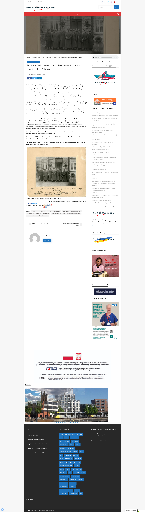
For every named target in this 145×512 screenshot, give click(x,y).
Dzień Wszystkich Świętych (99, 169)
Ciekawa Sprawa (74, 437)
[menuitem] (28, 14)
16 (69, 423)
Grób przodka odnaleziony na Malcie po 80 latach (104, 162)
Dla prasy (30, 452)
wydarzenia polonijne (43, 215)
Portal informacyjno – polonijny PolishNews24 (36, 1)
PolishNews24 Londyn (74, 462)
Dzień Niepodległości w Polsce (100, 155)
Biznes (61, 437)
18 (71, 423)
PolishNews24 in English (104, 14)
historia (34, 211)
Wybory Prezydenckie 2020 (66, 490)
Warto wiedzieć (63, 483)
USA (66, 14)
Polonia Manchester (76, 211)
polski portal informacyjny (42, 213)
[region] (66, 406)
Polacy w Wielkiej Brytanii (66, 458)
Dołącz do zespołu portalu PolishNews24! (102, 147)
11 (62, 423)
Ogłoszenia (45, 452)
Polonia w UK (30, 213)
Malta (60, 14)
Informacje (71, 448)
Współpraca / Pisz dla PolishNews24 (37, 444)
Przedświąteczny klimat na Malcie (100, 149)
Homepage (29, 57)
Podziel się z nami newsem (98, 127)
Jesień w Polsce (96, 192)
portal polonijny (31, 215)
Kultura (75, 451)
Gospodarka (63, 448)
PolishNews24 (35, 14)
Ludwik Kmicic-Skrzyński (54, 211)
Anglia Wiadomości (70, 434)
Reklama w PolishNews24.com (36, 439)
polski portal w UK (56, 213)
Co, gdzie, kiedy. (63, 444)
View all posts (47, 240)
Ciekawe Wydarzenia (64, 441)
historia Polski (42, 211)
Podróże (84, 14)
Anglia (61, 434)
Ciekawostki (75, 441)
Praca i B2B (92, 14)
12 (63, 423)
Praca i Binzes (63, 472)
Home (28, 14)
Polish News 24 (63, 462)
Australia (72, 14)
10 (60, 423)
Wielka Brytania (52, 14)
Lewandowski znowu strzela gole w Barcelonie (104, 203)
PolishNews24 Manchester (66, 465)
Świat (81, 493)
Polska (44, 14)
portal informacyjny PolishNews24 (71, 213)
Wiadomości (73, 483)
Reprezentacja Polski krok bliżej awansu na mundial (105, 115)
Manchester (66, 211)
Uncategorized (75, 476)
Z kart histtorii (73, 493)
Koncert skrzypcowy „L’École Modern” (101, 200)
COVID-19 (71, 444)
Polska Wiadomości (77, 469)
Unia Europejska (64, 479)
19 (73, 423)
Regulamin (30, 448)
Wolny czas (72, 486)
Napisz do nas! (95, 225)
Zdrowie (77, 490)
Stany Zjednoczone (64, 476)
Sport (78, 14)
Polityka (77, 465)
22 (77, 423)
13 (65, 423)
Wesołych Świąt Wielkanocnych (100, 113)
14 (66, 423)
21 (75, 423)
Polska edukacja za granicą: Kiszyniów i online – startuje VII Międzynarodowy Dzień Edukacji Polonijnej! (104, 183)
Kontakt (37, 452)
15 (67, 423)
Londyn (82, 451)
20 (74, 423)
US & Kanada (73, 479)
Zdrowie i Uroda (63, 493)
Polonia (62, 469)
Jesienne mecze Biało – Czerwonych (101, 152)
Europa (78, 444)
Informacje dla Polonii (38, 57)
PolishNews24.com (33, 435)
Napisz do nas (94, 437)
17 (70, 423)
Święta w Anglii (96, 139)
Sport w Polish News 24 (79, 472)
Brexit (66, 437)
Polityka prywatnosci (41, 448)
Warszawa (80, 479)
